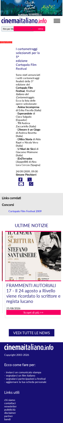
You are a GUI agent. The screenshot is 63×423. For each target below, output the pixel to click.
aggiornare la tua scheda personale (26, 381)
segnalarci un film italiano (20, 375)
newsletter (10, 406)
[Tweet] (29, 180)
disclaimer (10, 412)
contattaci (10, 403)
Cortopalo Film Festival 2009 (25, 211)
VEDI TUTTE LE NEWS (31, 333)
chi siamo (9, 399)
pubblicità (9, 409)
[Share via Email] (21, 184)
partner (8, 416)
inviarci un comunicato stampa (23, 372)
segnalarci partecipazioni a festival (26, 378)
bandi (7, 419)
